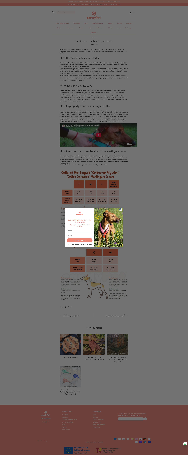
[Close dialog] (120, 209)
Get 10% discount (79, 240)
